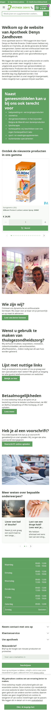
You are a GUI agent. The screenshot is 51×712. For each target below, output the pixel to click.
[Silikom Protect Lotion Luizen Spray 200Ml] (25, 182)
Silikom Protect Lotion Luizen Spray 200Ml (21, 210)
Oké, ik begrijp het (25, 707)
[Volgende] (44, 235)
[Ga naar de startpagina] (18, 7)
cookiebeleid (37, 700)
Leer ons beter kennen (15, 317)
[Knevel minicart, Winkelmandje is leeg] (37, 8)
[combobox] (22, 13)
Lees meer (9, 411)
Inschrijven (25, 665)
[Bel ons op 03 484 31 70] (32, 7)
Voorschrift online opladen (17, 444)
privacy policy (39, 673)
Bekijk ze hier (10, 378)
